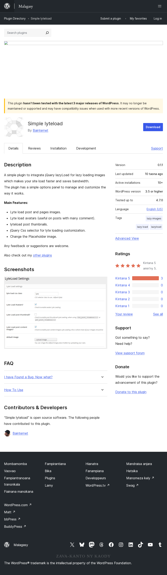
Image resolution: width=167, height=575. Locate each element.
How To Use (13, 390)
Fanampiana (95, 471)
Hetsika (132, 471)
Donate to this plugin (130, 392)
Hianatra (92, 464)
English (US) (155, 209)
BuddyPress (15, 526)
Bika (48, 471)
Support (157, 148)
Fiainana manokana (18, 491)
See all (158, 314)
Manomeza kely (140, 478)
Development (86, 148)
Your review (124, 314)
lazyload (156, 226)
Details (13, 148)
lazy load (142, 226)
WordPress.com (18, 505)
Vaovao (10, 471)
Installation (58, 148)
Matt (9, 512)
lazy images (154, 218)
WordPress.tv (98, 485)
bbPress (12, 519)
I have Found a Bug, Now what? (28, 377)
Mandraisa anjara (139, 464)
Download (153, 127)
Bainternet (40, 130)
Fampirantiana (55, 464)
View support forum (130, 353)
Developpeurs (96, 478)
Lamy (49, 485)
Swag (132, 485)
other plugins (42, 255)
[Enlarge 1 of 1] (102, 282)
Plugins (50, 478)
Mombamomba (15, 464)
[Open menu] (160, 6)
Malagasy (21, 545)
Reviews (34, 148)
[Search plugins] (47, 33)
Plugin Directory (15, 18)
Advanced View (127, 238)
